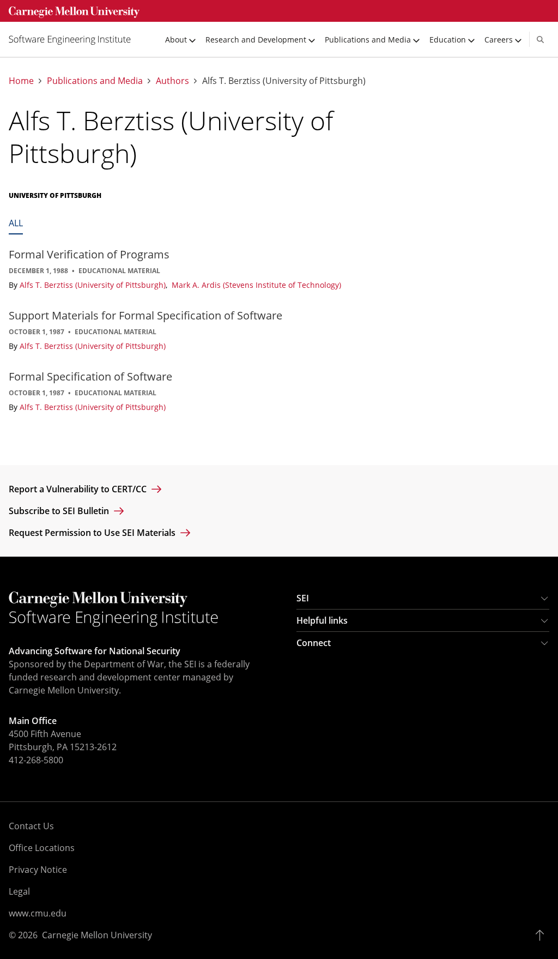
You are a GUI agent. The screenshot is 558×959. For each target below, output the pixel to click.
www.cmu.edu (37, 913)
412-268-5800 (36, 760)
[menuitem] (74, 39)
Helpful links (322, 620)
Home (21, 81)
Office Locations (42, 848)
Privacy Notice (38, 870)
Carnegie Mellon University (97, 935)
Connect (313, 643)
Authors (172, 81)
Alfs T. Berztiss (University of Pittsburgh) (94, 285)
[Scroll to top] (542, 935)
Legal (19, 891)
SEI (302, 598)
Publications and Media (95, 81)
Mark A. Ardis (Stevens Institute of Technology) (256, 285)
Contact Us (31, 826)
